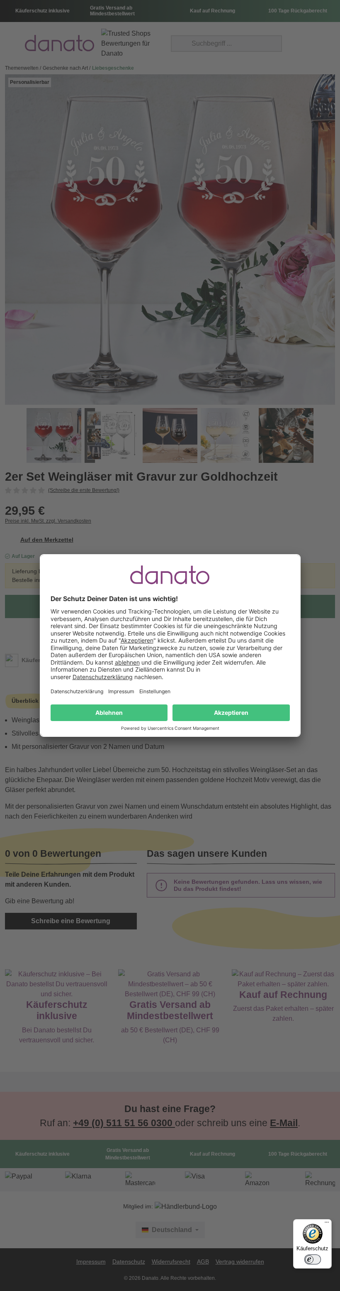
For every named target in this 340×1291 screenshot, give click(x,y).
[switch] (312, 1259)
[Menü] (327, 1224)
